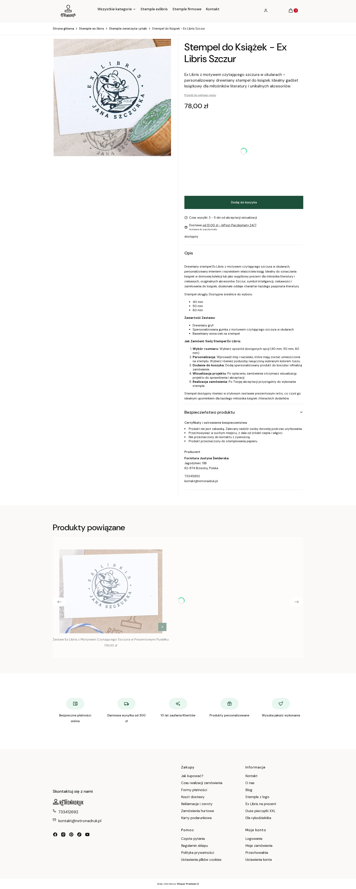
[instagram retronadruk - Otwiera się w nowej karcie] (63, 834)
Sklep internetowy (176, 883)
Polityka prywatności (197, 852)
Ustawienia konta (258, 859)
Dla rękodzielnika (258, 818)
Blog (248, 790)
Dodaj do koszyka (244, 202)
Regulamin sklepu (194, 845)
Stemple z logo (257, 797)
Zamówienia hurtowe (197, 811)
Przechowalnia (256, 852)
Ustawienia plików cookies (201, 859)
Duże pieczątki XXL (260, 811)
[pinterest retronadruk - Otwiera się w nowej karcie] (71, 834)
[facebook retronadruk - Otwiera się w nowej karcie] (55, 834)
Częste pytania (193, 838)
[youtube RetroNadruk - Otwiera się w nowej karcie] (87, 834)
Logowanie (253, 838)
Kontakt (251, 776)
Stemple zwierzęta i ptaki (128, 29)
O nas (249, 783)
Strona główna (63, 29)
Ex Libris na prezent (260, 804)
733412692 (192, 476)
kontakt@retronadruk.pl (201, 481)
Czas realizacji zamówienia (201, 783)
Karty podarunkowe (196, 818)
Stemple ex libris (91, 29)
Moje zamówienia (258, 845)
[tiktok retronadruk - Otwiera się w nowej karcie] (79, 834)
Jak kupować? (192, 776)
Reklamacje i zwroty (196, 804)
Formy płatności (194, 790)
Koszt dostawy (192, 797)
